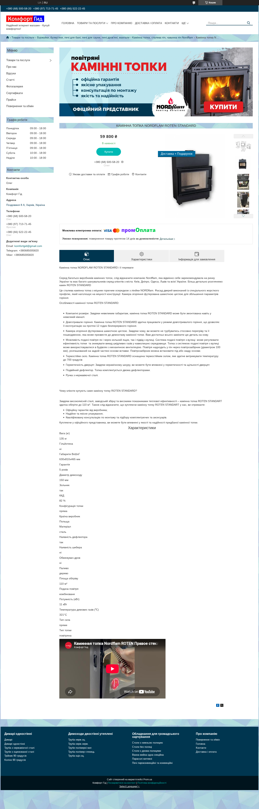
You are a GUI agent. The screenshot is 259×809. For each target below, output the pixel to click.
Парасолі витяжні (142, 758)
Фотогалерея (14, 86)
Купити (108, 151)
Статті (10, 79)
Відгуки (11, 73)
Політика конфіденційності (151, 783)
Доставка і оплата (148, 23)
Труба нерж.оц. (77, 739)
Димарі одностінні (14, 743)
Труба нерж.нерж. (78, 743)
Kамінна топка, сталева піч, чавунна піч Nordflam (162, 37)
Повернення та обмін (20, 106)
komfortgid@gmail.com (28, 245)
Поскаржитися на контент (122, 783)
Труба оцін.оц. (76, 755)
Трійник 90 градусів (15, 755)
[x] (221, 705)
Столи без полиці (142, 746)
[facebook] (217, 705)
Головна (68, 23)
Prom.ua (147, 779)
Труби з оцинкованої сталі (19, 751)
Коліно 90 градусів (15, 759)
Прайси (11, 99)
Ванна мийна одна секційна (148, 754)
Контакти (172, 23)
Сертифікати (14, 93)
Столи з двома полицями (146, 750)
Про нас (11, 66)
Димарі (8, 739)
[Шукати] (248, 23)
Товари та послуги (91, 23)
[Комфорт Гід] (25, 18)
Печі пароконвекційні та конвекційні (152, 763)
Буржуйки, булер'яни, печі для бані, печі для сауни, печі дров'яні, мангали (83, 37)
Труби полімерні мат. (80, 747)
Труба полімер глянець (81, 751)
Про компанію (121, 23)
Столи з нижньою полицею (147, 742)
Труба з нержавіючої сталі (19, 747)
